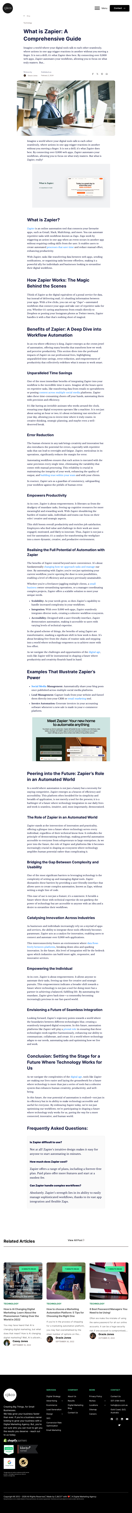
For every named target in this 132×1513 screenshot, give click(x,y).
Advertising (51, 1401)
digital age (94, 652)
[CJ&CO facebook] (112, 1419)
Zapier (31, 228)
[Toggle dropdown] (62, 1413)
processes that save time (60, 247)
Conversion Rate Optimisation (54, 1424)
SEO (48, 1418)
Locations (93, 1405)
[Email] (107, 74)
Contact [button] (118, 8)
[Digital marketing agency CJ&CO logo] (10, 1395)
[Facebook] (93, 74)
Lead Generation (53, 1409)
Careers (93, 1414)
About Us (72, 1396)
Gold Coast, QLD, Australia (118, 1411)
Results (71, 1401)
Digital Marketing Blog (75, 1406)
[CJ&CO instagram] (117, 1419)
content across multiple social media (59, 392)
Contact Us (73, 1412)
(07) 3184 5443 (118, 1401)
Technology (27, 23)
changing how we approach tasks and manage (69, 567)
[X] (97, 74)
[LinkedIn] (102, 74)
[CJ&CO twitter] (119, 1425)
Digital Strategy (53, 1396)
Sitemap (93, 1409)
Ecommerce (51, 1405)
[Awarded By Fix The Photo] (25, 1462)
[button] (98, 1240)
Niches (92, 1401)
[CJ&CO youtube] (127, 1419)
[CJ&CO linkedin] (122, 1419)
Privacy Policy (95, 1396)
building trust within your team (57, 475)
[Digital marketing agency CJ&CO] (8, 8)
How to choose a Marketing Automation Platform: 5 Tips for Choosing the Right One (65, 1313)
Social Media (38, 686)
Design (49, 1414)
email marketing (77, 698)
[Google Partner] (9, 1463)
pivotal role (69, 1029)
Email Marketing (53, 1430)
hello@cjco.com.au (119, 1405)
